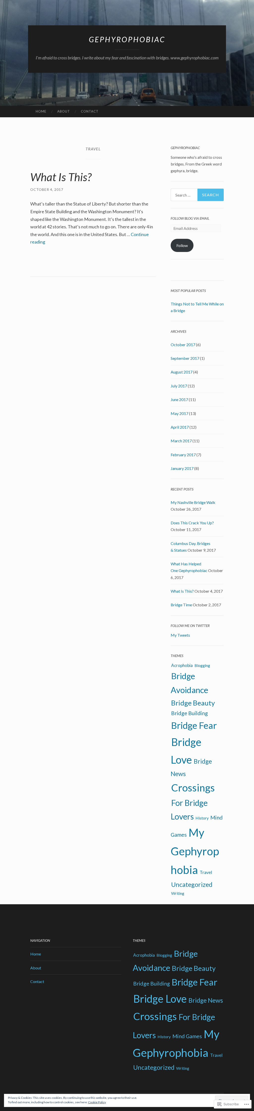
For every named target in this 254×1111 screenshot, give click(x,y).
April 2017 (180, 427)
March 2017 (181, 440)
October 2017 (183, 344)
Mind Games (187, 1036)
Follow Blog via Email (190, 218)
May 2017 (179, 413)
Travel (206, 872)
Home (41, 111)
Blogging (202, 665)
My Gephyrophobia (195, 851)
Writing (177, 893)
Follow (182, 245)
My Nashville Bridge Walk (193, 502)
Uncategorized (191, 884)
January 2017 (182, 468)
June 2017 (179, 399)
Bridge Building (189, 713)
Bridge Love (160, 998)
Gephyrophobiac (127, 39)
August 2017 (181, 372)
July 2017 (179, 385)
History (202, 818)
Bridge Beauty (193, 703)
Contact (89, 111)
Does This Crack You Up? (192, 522)
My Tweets (180, 635)
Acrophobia (182, 665)
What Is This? (61, 177)
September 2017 (185, 358)
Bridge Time (181, 604)
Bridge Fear (194, 725)
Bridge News (206, 1000)
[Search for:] (197, 195)
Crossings (193, 788)
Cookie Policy (97, 1102)
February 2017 (183, 454)
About (63, 111)
